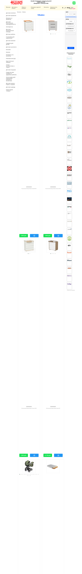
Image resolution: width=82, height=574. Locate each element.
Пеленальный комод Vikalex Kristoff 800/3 (28, 188)
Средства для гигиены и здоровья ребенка (11, 73)
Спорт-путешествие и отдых (10, 66)
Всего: (71, 8)
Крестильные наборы (10, 62)
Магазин (8, 7)
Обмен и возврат (24, 8)
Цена (67, 12)
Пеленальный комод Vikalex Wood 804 (53, 408)
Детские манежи (10, 40)
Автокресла (9, 26)
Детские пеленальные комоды (10, 30)
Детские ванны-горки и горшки (10, 84)
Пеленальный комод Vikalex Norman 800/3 (53, 188)
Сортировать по (69, 23)
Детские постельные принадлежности (11, 23)
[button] (51, 34)
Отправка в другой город (35, 8)
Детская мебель (10, 34)
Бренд (67, 19)
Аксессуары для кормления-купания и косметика (10, 79)
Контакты (46, 7)
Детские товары (17, 2)
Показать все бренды (71, 290)
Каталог (19, 12)
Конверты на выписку (9, 55)
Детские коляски (11, 13)
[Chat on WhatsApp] (74, 3)
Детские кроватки (11, 15)
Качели (8, 52)
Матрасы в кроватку (9, 19)
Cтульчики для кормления (10, 37)
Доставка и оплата (14, 8)
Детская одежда (10, 87)
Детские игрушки (11, 69)
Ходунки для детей (9, 44)
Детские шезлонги (11, 47)
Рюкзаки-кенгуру (11, 58)
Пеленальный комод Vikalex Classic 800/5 (29, 408)
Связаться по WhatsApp (53, 8)
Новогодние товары (9, 90)
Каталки (8, 49)
